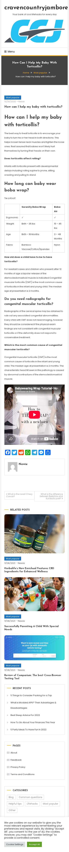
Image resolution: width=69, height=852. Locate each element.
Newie (21, 101)
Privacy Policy (18, 767)
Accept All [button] (34, 844)
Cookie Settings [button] (14, 844)
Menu (11, 51)
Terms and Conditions (22, 774)
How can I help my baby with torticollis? (33, 106)
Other (12, 810)
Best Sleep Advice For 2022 (25, 715)
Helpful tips (15, 803)
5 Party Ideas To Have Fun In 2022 (28, 729)
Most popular (12, 97)
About (14, 752)
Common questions (30, 797)
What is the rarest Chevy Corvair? (19, 495)
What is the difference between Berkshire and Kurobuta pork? (51, 496)
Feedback (16, 759)
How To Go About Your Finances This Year (33, 722)
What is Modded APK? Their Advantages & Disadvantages (33, 705)
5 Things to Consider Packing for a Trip (31, 695)
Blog (11, 797)
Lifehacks (32, 803)
